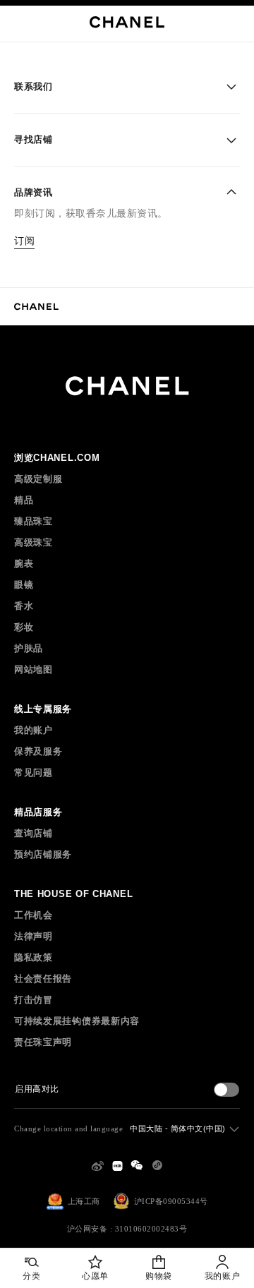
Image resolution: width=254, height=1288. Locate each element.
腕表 (23, 563)
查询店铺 (33, 833)
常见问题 (33, 772)
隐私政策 (33, 957)
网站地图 (33, 669)
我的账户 (33, 730)
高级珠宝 (33, 542)
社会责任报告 (43, 978)
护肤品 (28, 648)
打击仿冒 (33, 999)
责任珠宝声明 (43, 1042)
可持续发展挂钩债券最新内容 (77, 1021)
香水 (23, 606)
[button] (127, 87)
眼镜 (23, 584)
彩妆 (23, 627)
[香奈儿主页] (36, 306)
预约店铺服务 (43, 854)
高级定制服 (38, 479)
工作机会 (33, 915)
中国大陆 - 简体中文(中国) (178, 1128)
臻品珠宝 (33, 521)
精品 (23, 500)
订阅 (24, 240)
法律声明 (33, 936)
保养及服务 (38, 751)
